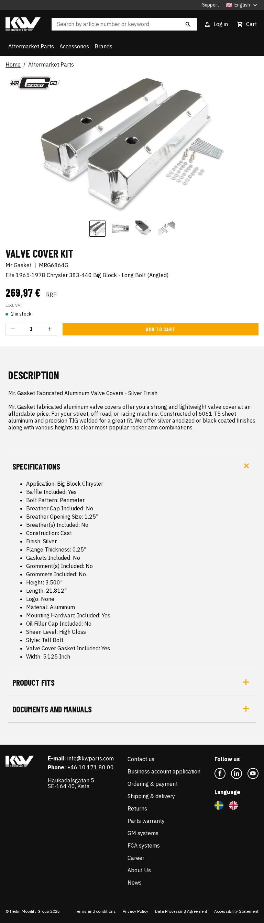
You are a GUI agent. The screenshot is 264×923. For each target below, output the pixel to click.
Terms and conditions (95, 911)
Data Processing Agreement (181, 911)
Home (13, 65)
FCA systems (144, 845)
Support (210, 5)
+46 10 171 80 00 (90, 767)
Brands (103, 46)
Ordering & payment (153, 783)
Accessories (74, 46)
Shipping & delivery (151, 796)
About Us (139, 870)
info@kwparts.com (90, 758)
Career (136, 857)
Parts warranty (146, 820)
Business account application (164, 771)
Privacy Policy (135, 911)
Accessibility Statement (236, 911)
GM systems (143, 833)
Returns (137, 808)
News (135, 882)
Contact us (141, 759)
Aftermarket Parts (31, 46)
